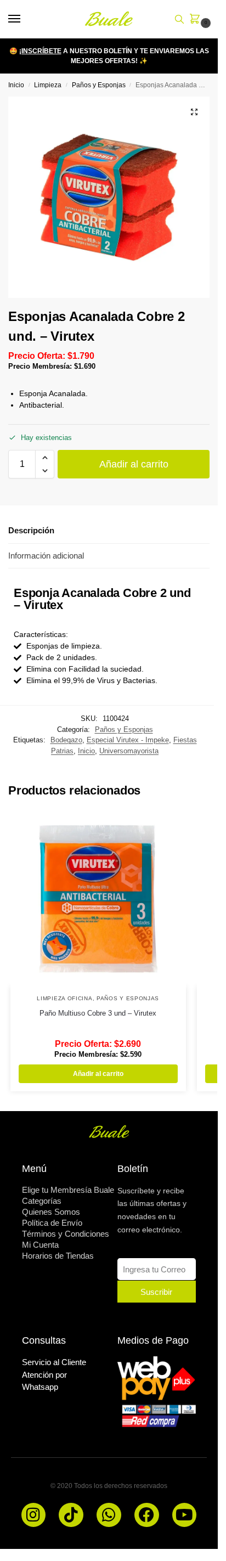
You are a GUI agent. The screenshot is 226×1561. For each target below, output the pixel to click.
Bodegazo (66, 740)
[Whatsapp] (109, 1515)
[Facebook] (146, 1515)
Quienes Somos (51, 1211)
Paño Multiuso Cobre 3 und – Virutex (97, 1013)
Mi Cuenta (40, 1244)
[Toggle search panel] (179, 19)
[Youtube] (184, 1515)
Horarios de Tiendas (58, 1255)
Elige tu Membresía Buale (68, 1189)
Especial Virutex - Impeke (128, 740)
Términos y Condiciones (65, 1233)
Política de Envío (52, 1222)
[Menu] (24, 19)
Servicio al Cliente (54, 1362)
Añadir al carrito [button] (98, 1074)
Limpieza (47, 85)
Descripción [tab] (31, 530)
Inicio (16, 85)
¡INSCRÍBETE (40, 51)
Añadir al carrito (133, 464)
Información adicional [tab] (46, 555)
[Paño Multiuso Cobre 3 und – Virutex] (98, 899)
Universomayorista (129, 751)
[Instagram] (33, 1515)
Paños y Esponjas (99, 85)
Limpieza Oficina (64, 998)
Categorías (41, 1200)
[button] (197, 20)
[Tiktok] (71, 1515)
